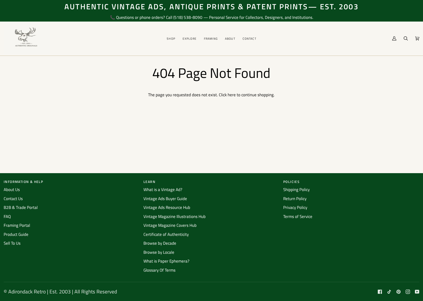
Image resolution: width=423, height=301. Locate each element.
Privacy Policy (295, 207)
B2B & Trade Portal (21, 207)
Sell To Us (12, 243)
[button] (171, 39)
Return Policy (294, 198)
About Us (12, 189)
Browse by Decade (159, 243)
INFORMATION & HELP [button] (23, 181)
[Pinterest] (398, 291)
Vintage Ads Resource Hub (166, 207)
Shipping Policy (296, 189)
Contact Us (13, 198)
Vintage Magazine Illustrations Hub (174, 216)
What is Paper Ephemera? (166, 261)
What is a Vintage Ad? (162, 189)
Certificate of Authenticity (166, 234)
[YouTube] (417, 291)
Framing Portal (17, 225)
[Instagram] (408, 291)
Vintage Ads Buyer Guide (165, 198)
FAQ (7, 216)
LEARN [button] (149, 181)
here (232, 95)
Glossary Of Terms (159, 270)
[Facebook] (380, 291)
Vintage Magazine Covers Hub (170, 225)
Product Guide (16, 234)
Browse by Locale (158, 252)
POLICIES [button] (291, 181)
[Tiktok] (389, 291)
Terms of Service (297, 216)
